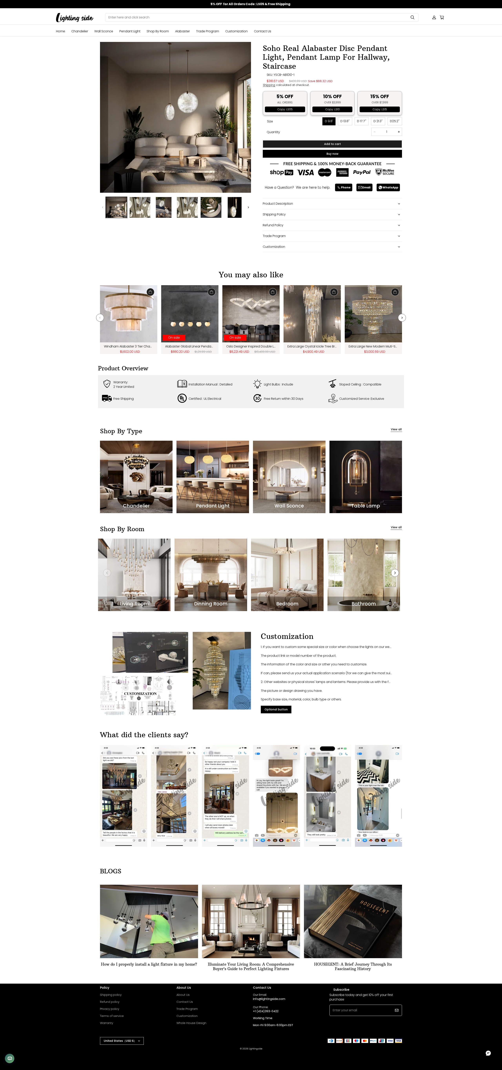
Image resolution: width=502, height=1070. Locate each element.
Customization (236, 31)
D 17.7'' (361, 121)
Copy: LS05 (285, 109)
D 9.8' (329, 121)
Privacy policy (109, 1009)
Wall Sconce (103, 31)
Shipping (269, 85)
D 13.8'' (345, 121)
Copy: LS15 (380, 109)
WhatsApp (390, 187)
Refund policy (109, 1002)
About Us (183, 995)
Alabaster (182, 31)
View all (396, 429)
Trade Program (207, 31)
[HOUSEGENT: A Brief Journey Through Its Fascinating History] (353, 921)
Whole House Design (191, 1023)
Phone (346, 187)
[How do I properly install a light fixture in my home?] (149, 921)
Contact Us (262, 31)
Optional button (276, 709)
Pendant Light (129, 31)
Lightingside (255, 1048)
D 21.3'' (378, 121)
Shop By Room (158, 31)
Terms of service (112, 1016)
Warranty (106, 1023)
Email (366, 187)
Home (60, 31)
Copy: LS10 (332, 109)
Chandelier (79, 31)
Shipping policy (111, 995)
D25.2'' (394, 121)
